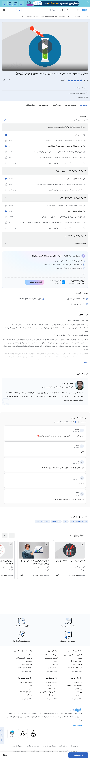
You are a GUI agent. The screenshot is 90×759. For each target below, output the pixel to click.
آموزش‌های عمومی (26, 682)
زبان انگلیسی (77, 682)
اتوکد (56, 661)
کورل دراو (54, 664)
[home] (85, 10)
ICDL (30, 685)
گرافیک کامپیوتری (51, 658)
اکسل (30, 689)
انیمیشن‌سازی (53, 667)
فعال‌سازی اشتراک (36, 282)
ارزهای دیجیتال (27, 655)
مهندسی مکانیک (52, 689)
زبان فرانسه (78, 692)
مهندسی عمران (52, 685)
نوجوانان (29, 695)
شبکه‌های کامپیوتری (75, 667)
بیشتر (82, 274)
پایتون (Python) (76, 661)
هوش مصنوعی (77, 664)
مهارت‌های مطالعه (26, 692)
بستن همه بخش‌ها (8, 120)
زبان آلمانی (78, 689)
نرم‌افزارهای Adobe (51, 655)
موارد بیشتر (78, 671)
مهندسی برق (53, 695)
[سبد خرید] (4, 10)
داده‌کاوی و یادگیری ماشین (73, 655)
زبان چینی (79, 695)
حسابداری (29, 661)
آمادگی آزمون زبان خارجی (74, 685)
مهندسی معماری (52, 682)
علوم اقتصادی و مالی (25, 667)
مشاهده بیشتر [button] (77, 725)
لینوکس (79, 658)
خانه (87, 16)
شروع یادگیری (78, 755)
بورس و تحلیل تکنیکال (24, 658)
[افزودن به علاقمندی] (82, 544)
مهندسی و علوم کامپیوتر (49, 692)
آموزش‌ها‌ (77, 16)
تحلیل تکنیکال (27, 664)
